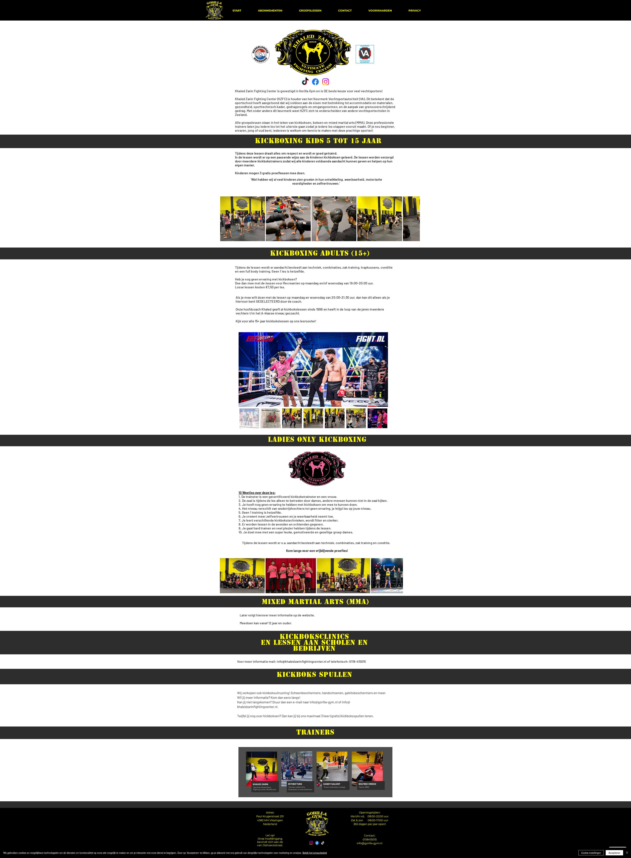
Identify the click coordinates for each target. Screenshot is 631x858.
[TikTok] (305, 81)
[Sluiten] (627, 852)
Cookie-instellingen (591, 852)
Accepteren (614, 852)
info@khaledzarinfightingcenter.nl (301, 661)
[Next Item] (414, 218)
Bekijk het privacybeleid (315, 852)
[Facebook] (315, 81)
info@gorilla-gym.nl (369, 843)
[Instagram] (325, 81)
